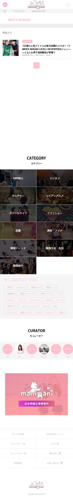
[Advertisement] (36, 110)
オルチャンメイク (29, 306)
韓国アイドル (46, 293)
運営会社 (53, 453)
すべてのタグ (19, 11)
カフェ (38, 312)
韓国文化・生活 (55, 248)
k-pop (10, 299)
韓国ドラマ (25, 312)
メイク (60, 293)
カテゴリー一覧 (18, 443)
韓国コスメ (36, 287)
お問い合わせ (53, 462)
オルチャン (18, 195)
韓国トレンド (18, 248)
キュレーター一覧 (18, 453)
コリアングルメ (55, 195)
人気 (55, 306)
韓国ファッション (27, 293)
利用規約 (18, 462)
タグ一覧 (55, 443)
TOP (4, 11)
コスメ (21, 299)
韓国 (9, 287)
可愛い (62, 312)
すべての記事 (18, 433)
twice (45, 306)
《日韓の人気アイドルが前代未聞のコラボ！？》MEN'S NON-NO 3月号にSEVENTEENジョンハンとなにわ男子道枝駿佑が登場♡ (46, 49)
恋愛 (18, 230)
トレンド (59, 299)
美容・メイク (54, 230)
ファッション (54, 213)
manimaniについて (54, 433)
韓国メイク (12, 306)
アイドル (11, 312)
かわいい (50, 312)
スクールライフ (18, 213)
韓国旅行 (18, 265)
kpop (48, 299)
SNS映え (18, 178)
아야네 (48, 55)
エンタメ (27, 41)
